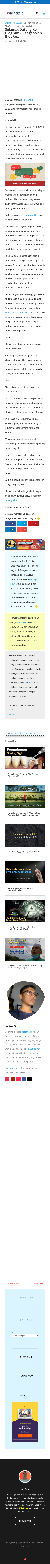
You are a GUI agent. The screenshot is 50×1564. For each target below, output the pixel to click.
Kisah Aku (17, 23)
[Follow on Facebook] (24, 1079)
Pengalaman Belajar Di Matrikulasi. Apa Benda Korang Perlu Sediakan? (24, 813)
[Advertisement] (25, 71)
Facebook (21, 710)
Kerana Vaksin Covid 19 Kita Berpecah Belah (20, 889)
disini (31, 683)
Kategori (15, 1332)
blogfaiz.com (28, 1032)
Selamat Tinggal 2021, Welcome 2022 (25, 851)
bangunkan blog (30, 215)
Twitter (11, 714)
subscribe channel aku (16, 312)
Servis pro (25, 1521)
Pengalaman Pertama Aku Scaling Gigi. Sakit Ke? (23, 775)
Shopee (22, 622)
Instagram (29, 710)
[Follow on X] (29, 1079)
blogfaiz (28, 100)
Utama (8, 23)
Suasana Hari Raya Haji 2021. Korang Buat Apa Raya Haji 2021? (25, 966)
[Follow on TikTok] (18, 1079)
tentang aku (11, 500)
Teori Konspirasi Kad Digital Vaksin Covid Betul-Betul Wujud (23, 928)
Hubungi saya (11, 1068)
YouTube (12, 710)
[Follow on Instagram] (7, 1079)
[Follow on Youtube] (13, 1079)
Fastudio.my (34, 1049)
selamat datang (30, 733)
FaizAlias (11, 41)
